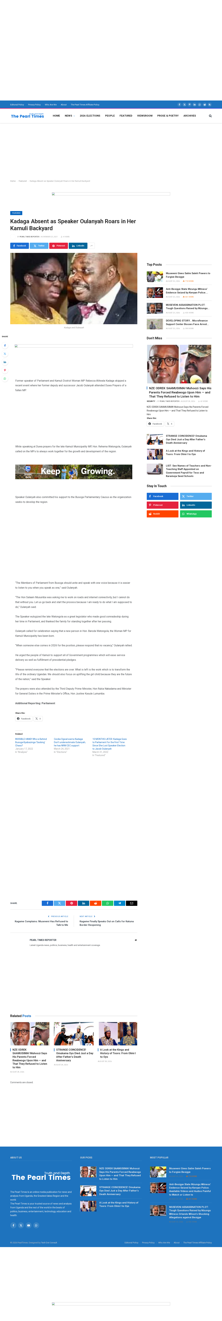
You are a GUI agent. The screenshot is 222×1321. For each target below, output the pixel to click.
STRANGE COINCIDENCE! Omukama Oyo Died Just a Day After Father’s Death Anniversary (74, 1055)
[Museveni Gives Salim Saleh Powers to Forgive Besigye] (155, 276)
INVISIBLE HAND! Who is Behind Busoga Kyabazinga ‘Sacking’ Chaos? (31, 742)
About (64, 104)
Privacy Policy (34, 104)
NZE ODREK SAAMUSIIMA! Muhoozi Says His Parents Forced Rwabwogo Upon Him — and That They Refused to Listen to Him (30, 1058)
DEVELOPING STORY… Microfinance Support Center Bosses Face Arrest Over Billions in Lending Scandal (187, 322)
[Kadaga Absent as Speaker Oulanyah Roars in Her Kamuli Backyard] (73, 288)
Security (151, 401)
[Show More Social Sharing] (91, 246)
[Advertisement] (97, 22)
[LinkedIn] (5, 362)
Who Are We (51, 104)
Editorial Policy (17, 104)
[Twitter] (5, 353)
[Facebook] (5, 345)
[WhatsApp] (5, 378)
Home (56, 115)
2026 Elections (90, 115)
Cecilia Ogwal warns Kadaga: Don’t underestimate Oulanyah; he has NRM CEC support (70, 742)
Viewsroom (144, 115)
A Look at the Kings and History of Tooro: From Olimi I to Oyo (118, 1053)
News (68, 115)
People (110, 115)
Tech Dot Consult (49, 1242)
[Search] (210, 115)
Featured (126, 115)
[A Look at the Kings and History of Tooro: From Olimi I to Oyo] (117, 1034)
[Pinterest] (5, 370)
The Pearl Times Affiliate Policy (85, 104)
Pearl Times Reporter (29, 237)
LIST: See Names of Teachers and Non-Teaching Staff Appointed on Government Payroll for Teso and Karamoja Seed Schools (189, 470)
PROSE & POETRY (168, 115)
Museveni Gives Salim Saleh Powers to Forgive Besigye (188, 275)
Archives (189, 115)
